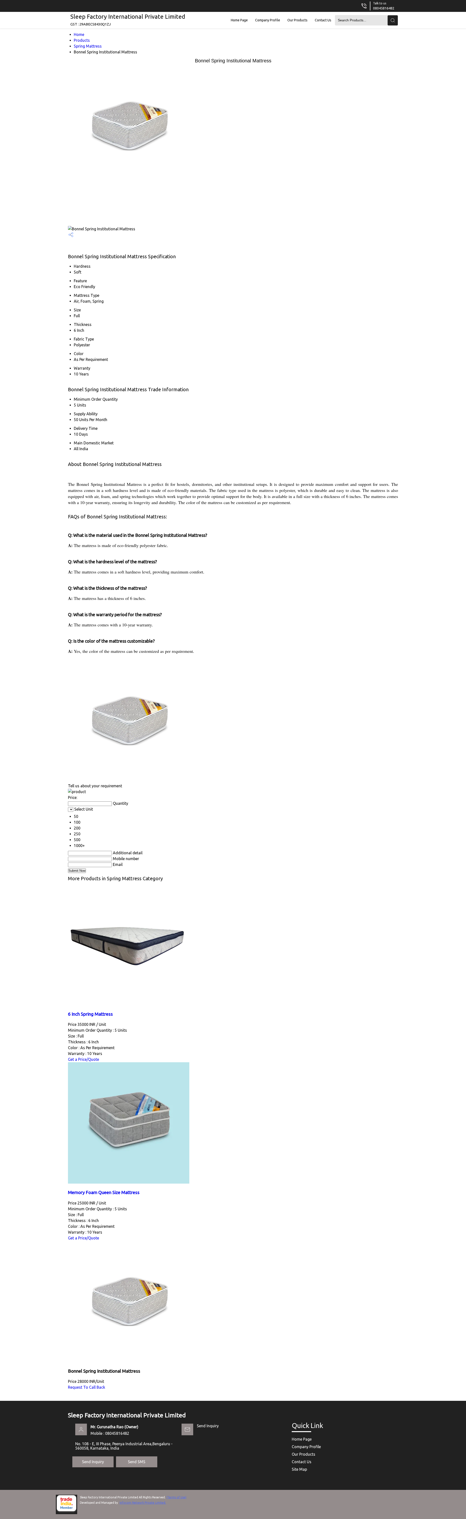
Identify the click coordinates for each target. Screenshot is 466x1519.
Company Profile (267, 20)
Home (79, 34)
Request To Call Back (86, 1387)
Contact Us (323, 20)
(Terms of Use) (176, 1497)
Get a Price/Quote (83, 1059)
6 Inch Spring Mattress (90, 1014)
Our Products (297, 20)
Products (82, 40)
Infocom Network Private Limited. (143, 1502)
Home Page (239, 20)
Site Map (299, 1469)
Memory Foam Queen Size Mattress (104, 1192)
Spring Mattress (88, 46)
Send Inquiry (208, 1426)
